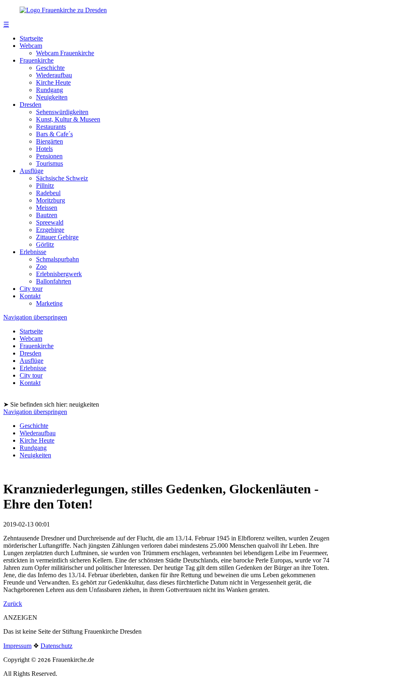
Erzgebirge (50, 229)
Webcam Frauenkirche (65, 53)
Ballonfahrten (53, 281)
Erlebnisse (33, 251)
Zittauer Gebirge (57, 237)
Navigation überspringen (35, 317)
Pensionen (49, 156)
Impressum (17, 645)
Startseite (31, 38)
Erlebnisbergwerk (59, 273)
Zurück (12, 603)
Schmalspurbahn (57, 259)
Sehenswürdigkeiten (62, 111)
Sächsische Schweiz (62, 178)
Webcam (31, 45)
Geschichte (50, 67)
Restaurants (51, 126)
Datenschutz (56, 645)
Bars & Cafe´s (54, 133)
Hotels (44, 148)
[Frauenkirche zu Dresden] (63, 10)
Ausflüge (31, 170)
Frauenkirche (37, 60)
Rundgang (49, 89)
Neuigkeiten (52, 97)
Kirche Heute (53, 82)
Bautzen (46, 215)
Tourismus (49, 163)
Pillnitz (45, 185)
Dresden (30, 104)
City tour (31, 288)
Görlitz (45, 244)
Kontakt (30, 295)
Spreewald (49, 222)
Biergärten (49, 141)
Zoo (41, 266)
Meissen (46, 207)
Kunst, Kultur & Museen (68, 119)
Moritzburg (50, 200)
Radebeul (48, 192)
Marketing (49, 303)
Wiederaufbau (54, 75)
